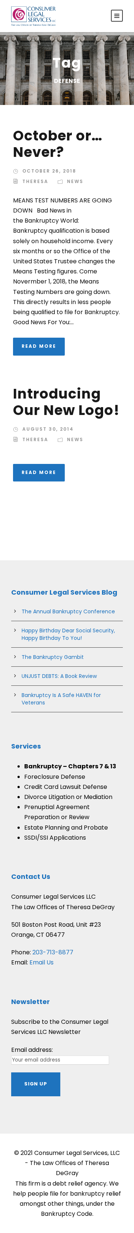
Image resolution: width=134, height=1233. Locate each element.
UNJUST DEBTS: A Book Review (59, 676)
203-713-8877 (52, 952)
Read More (39, 346)
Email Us (41, 962)
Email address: (32, 1049)
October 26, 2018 (49, 171)
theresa (35, 181)
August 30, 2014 (48, 429)
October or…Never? (57, 144)
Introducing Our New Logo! (66, 402)
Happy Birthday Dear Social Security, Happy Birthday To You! (68, 634)
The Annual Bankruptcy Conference (68, 611)
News (75, 181)
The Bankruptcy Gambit (53, 657)
